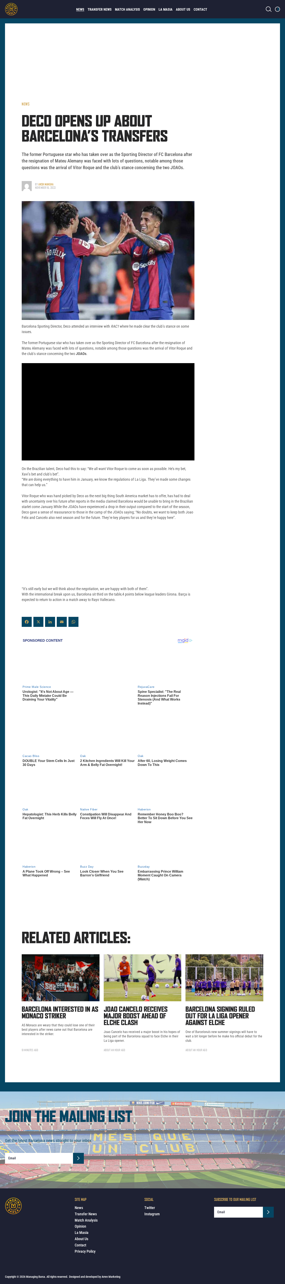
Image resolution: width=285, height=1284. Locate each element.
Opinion (149, 9)
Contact (200, 9)
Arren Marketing (111, 1276)
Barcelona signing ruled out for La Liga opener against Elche (220, 1016)
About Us (183, 9)
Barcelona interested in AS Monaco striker (60, 1013)
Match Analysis (127, 9)
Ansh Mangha (45, 184)
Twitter (149, 1207)
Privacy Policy (85, 1251)
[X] (38, 622)
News (80, 9)
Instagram (152, 1214)
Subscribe (78, 1158)
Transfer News (100, 9)
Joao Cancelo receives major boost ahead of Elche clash (136, 1016)
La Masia (166, 9)
